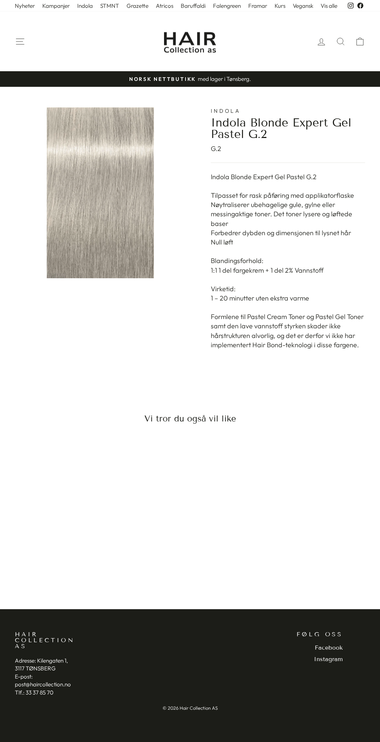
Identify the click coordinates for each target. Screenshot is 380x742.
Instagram (328, 659)
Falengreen (227, 5)
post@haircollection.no (43, 684)
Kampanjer (56, 5)
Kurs (280, 5)
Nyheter (25, 5)
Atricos (164, 5)
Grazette (137, 5)
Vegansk (303, 5)
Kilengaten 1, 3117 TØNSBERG (41, 664)
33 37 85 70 (39, 692)
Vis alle (329, 5)
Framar (257, 5)
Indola (85, 5)
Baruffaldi (193, 5)
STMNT (109, 5)
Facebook (329, 647)
